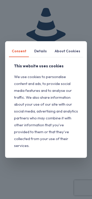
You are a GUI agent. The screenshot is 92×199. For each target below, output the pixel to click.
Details (40, 51)
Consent (19, 51)
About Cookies (67, 51)
